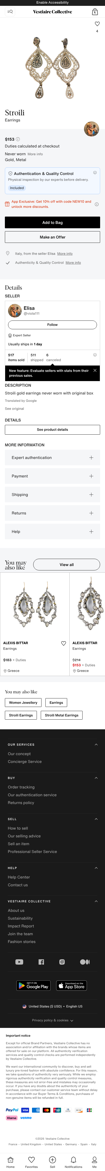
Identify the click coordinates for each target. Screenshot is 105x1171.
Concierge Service (25, 761)
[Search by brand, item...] (10, 11)
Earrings (56, 702)
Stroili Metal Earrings (61, 715)
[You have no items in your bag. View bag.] (95, 11)
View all (67, 564)
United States (53, 1144)
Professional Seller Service (32, 851)
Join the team (20, 934)
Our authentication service (32, 795)
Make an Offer (52, 237)
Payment (20, 476)
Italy (93, 1144)
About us (16, 910)
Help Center (19, 877)
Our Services (21, 745)
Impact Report (21, 926)
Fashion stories (22, 941)
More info (35, 153)
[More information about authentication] (95, 172)
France (13, 1144)
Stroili (15, 113)
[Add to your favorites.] (64, 643)
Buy (11, 778)
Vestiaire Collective (29, 901)
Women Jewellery (23, 702)
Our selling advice (24, 836)
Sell (12, 819)
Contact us (18, 885)
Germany (71, 1144)
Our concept (19, 754)
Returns (19, 513)
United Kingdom (31, 1144)
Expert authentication (32, 457)
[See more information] (96, 204)
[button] (95, 11)
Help (16, 531)
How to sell (18, 828)
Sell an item (18, 844)
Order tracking (21, 787)
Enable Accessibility (52, 2)
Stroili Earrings (21, 715)
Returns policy (21, 802)
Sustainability (20, 918)
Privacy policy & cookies (50, 1020)
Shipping (20, 494)
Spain (84, 1144)
